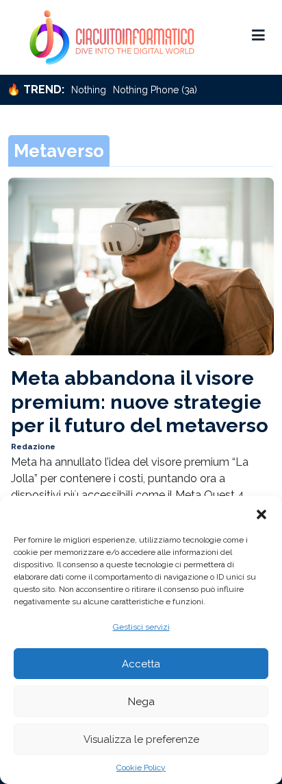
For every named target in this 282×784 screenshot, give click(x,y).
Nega (141, 702)
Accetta (141, 664)
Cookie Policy (141, 767)
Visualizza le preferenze (141, 739)
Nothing (88, 89)
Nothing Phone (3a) (155, 89)
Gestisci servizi (141, 627)
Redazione (33, 446)
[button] (261, 513)
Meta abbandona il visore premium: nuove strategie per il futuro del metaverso (139, 401)
